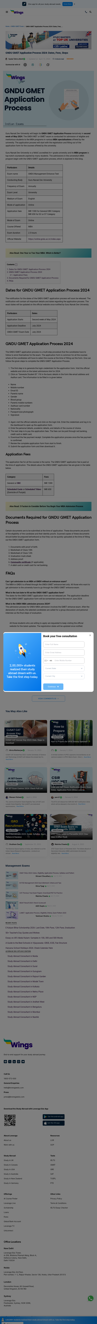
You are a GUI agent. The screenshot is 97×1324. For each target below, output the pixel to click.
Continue (52, 687)
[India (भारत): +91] (46, 661)
